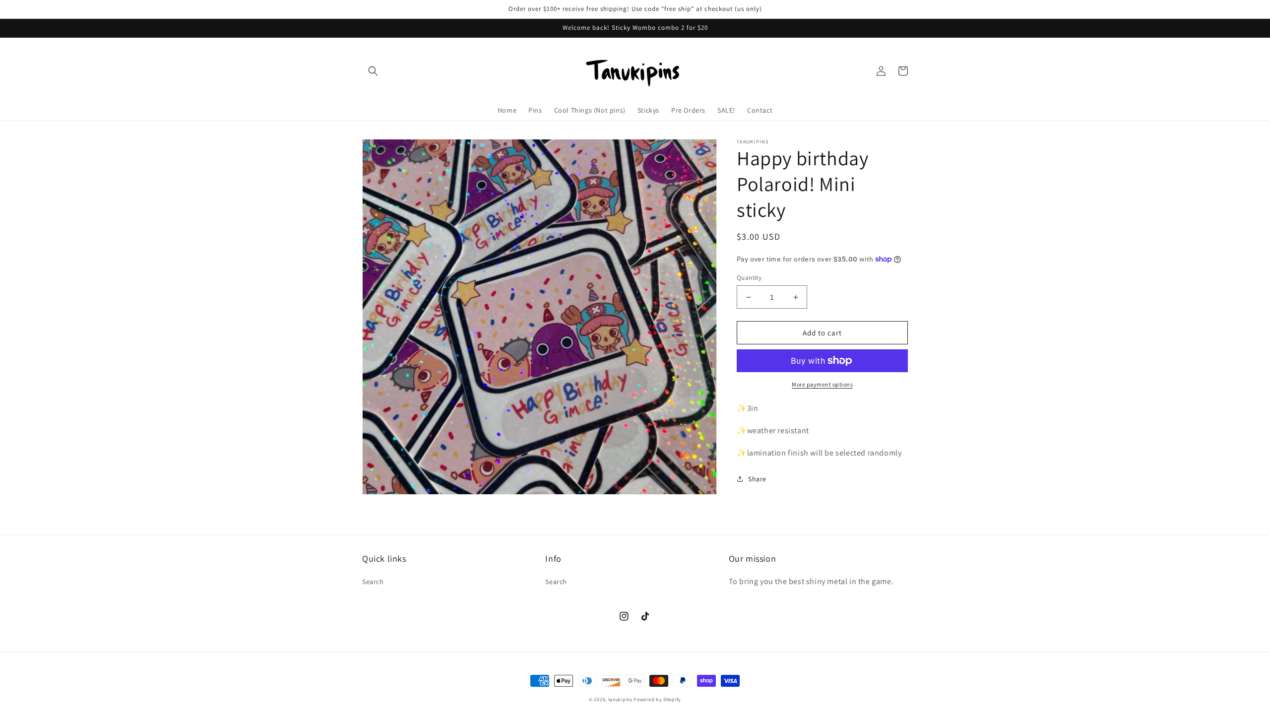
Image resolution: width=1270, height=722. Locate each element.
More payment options (822, 384)
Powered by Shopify (657, 699)
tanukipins (620, 699)
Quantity (749, 277)
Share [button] (757, 478)
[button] (373, 71)
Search (373, 581)
